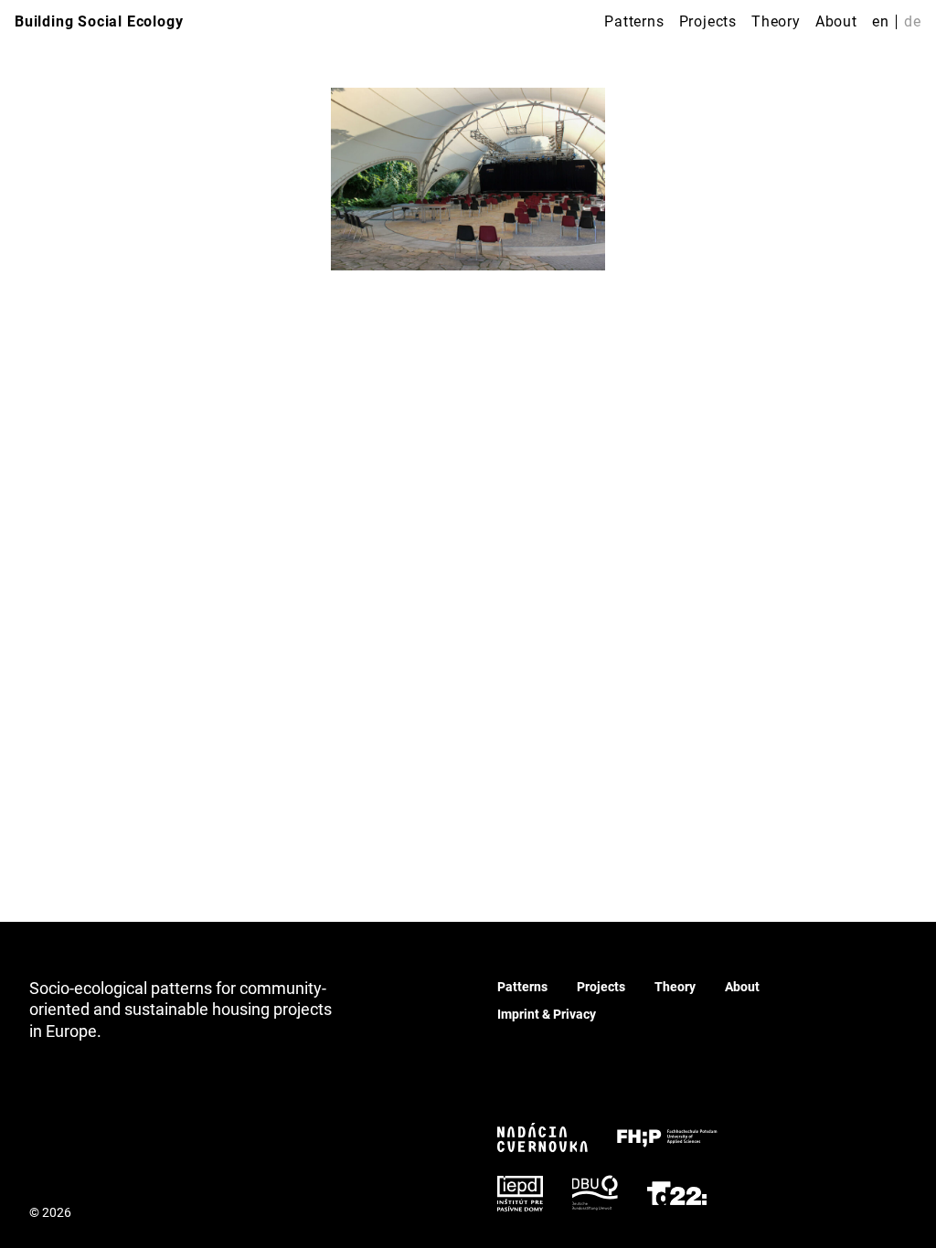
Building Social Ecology (99, 21)
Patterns (634, 21)
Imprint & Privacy (546, 1014)
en (880, 21)
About (836, 21)
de (912, 21)
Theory (776, 21)
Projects (708, 21)
